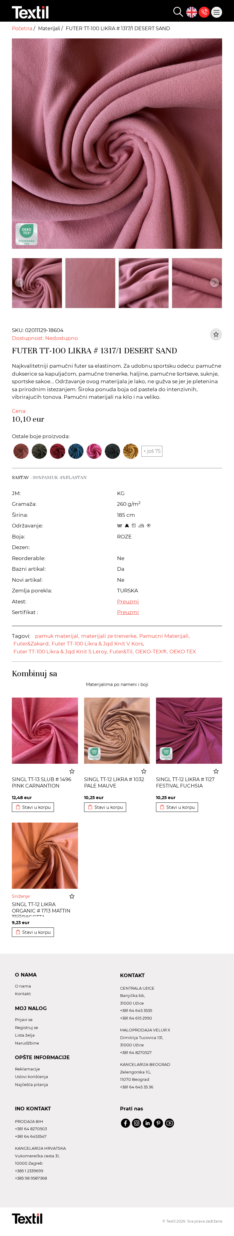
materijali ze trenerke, (109, 636)
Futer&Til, (121, 651)
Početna (23, 28)
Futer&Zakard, (31, 644)
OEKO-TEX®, (151, 651)
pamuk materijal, (57, 636)
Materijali (49, 28)
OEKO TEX (182, 651)
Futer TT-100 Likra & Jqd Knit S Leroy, (60, 651)
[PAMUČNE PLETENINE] (94, 753)
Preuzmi (128, 601)
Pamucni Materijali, (164, 636)
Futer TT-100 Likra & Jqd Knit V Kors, (97, 644)
